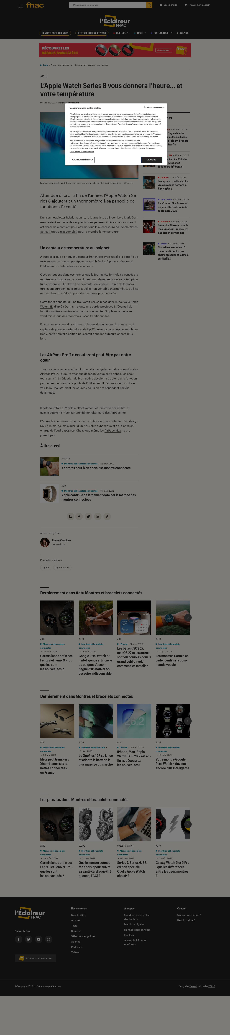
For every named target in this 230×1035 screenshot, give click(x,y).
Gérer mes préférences (82, 160)
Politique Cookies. (151, 136)
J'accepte (151, 160)
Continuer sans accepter (154, 107)
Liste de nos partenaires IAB (82, 151)
